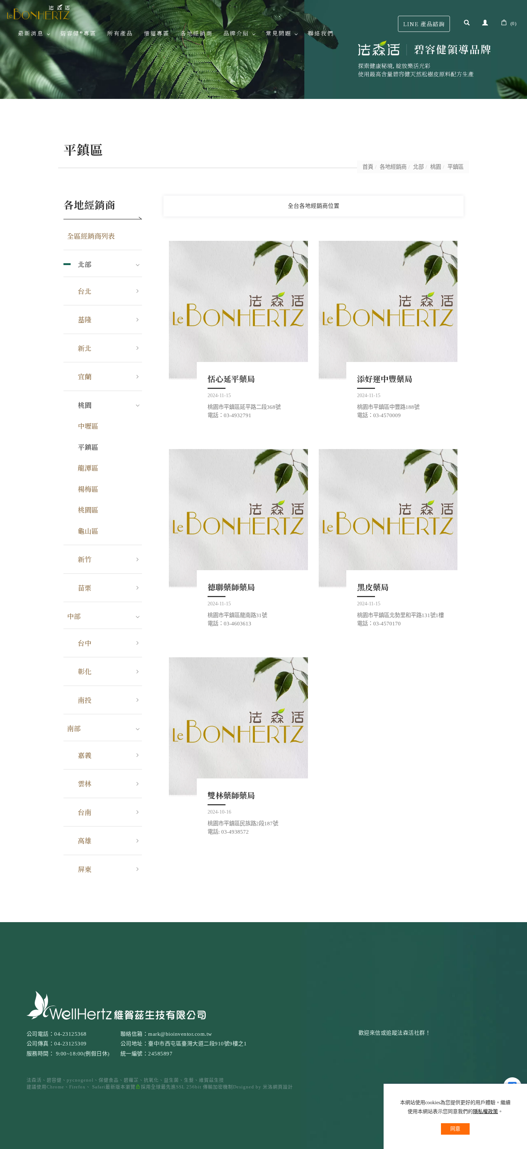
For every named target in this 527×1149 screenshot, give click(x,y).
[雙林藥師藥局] (238, 726)
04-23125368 (70, 1034)
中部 (74, 616)
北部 (418, 167)
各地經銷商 (196, 33)
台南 (84, 812)
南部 (74, 728)
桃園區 (88, 509)
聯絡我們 (321, 33)
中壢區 (88, 425)
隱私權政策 (485, 1111)
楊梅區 (88, 489)
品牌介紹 (236, 33)
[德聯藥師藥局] (238, 518)
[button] (467, 23)
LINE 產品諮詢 (424, 24)
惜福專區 (157, 33)
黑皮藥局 (373, 586)
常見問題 (278, 33)
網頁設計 (283, 1087)
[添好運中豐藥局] (388, 310)
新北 (84, 348)
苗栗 (84, 587)
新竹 (84, 559)
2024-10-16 (219, 812)
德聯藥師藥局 (231, 586)
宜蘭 (84, 376)
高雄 (84, 840)
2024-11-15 (219, 395)
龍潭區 (88, 467)
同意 (455, 1128)
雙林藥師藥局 (231, 795)
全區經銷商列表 (91, 235)
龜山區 (88, 530)
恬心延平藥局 (231, 378)
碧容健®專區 (78, 33)
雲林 (84, 783)
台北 (84, 291)
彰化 (84, 671)
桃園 (435, 167)
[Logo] (38, 11)
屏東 (84, 869)
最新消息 (31, 33)
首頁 (367, 167)
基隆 (84, 319)
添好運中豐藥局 (384, 378)
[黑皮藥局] (388, 518)
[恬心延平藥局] (238, 310)
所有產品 (120, 33)
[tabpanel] (263, 49)
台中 (84, 643)
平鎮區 (455, 167)
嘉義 (84, 755)
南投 (84, 700)
